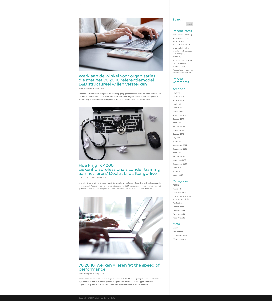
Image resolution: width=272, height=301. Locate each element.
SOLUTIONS (144, 6)
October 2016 (178, 134)
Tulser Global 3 (179, 218)
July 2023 (177, 93)
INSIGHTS (158, 6)
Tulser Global (178, 207)
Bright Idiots (109, 298)
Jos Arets (84, 89)
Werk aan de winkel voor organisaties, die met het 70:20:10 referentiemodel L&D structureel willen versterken (117, 80)
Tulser (83, 178)
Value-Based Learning (182, 35)
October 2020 (178, 97)
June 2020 (177, 108)
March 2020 (178, 112)
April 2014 (177, 153)
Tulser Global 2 (179, 214)
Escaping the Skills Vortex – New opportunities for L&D (182, 41)
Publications (178, 203)
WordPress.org (179, 239)
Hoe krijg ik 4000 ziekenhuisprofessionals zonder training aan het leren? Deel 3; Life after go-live (119, 169)
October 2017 (178, 119)
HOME (134, 6)
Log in (175, 228)
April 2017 (177, 123)
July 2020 (177, 104)
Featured (106, 178)
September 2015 (180, 145)
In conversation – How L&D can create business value (182, 63)
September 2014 (180, 149)
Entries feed (178, 232)
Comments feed (180, 235)
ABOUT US (169, 6)
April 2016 (177, 141)
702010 (101, 89)
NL (188, 6)
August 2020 (178, 100)
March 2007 (178, 175)
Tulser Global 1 (179, 210)
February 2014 (179, 156)
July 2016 (176, 138)
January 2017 (178, 130)
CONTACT (180, 6)
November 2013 (179, 160)
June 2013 (177, 168)
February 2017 (179, 126)
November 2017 (179, 115)
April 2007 (177, 171)
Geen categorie (179, 193)
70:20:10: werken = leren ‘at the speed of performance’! (119, 267)
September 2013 (180, 164)
